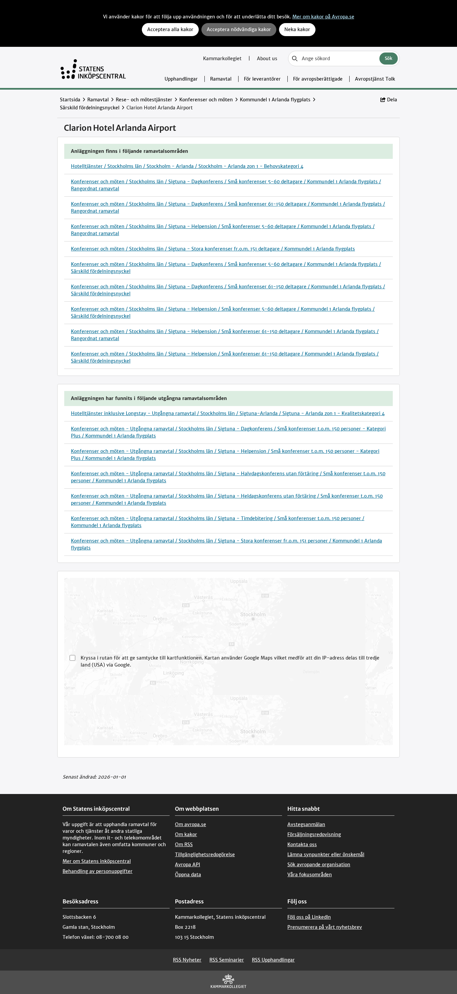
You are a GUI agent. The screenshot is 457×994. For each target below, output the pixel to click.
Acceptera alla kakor (170, 29)
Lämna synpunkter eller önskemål (325, 855)
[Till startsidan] (93, 67)
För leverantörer (262, 79)
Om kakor (186, 834)
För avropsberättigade (318, 79)
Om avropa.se (190, 824)
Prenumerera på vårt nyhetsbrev (324, 927)
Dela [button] (392, 100)
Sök (388, 58)
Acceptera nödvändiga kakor (239, 29)
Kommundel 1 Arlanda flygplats (275, 100)
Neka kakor (297, 29)
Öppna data (188, 875)
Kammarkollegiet (223, 59)
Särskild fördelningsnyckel (89, 108)
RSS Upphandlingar (273, 960)
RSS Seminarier (226, 960)
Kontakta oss (302, 844)
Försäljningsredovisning (314, 834)
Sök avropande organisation (318, 865)
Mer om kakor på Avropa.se (323, 17)
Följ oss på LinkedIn (309, 917)
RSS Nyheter (187, 960)
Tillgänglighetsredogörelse (205, 855)
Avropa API (187, 865)
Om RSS (184, 844)
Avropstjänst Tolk (375, 79)
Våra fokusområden (309, 875)
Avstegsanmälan (306, 824)
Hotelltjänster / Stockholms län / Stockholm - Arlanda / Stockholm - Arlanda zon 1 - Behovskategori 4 (187, 166)
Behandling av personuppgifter (97, 871)
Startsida (70, 100)
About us (267, 59)
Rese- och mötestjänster (144, 100)
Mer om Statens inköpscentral (97, 861)
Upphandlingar (181, 79)
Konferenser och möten (206, 100)
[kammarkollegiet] (228, 982)
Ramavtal (221, 79)
